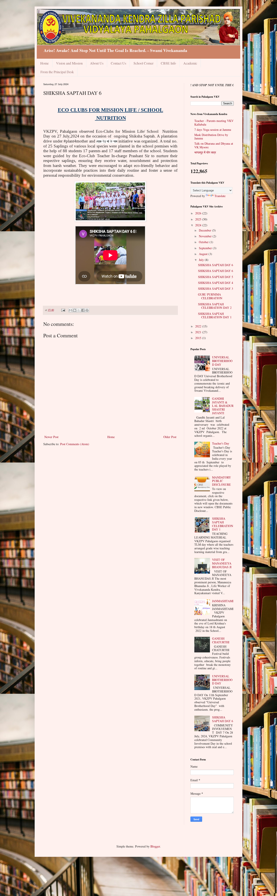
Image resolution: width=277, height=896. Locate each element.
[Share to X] (79, 310)
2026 (198, 213)
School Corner (143, 63)
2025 (198, 219)
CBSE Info (168, 63)
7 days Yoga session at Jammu (212, 130)
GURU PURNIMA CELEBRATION (210, 296)
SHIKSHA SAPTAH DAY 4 (215, 283)
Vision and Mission (69, 63)
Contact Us (118, 63)
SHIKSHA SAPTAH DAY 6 (215, 265)
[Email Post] (63, 310)
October (204, 242)
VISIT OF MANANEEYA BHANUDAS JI (222, 563)
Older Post (169, 437)
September (206, 248)
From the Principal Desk (57, 72)
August (203, 254)
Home (44, 63)
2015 (198, 338)
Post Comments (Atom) (74, 444)
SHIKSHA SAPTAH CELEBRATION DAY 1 (215, 315)
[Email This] (70, 310)
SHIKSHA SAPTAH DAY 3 (215, 288)
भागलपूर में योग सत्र (205, 152)
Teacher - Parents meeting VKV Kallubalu (214, 122)
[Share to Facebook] (83, 310)
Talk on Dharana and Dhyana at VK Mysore (213, 145)
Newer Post (51, 437)
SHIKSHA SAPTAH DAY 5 (215, 277)
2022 (198, 326)
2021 (198, 332)
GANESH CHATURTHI (220, 640)
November (206, 236)
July (202, 260)
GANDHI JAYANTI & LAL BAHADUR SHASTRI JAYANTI (223, 405)
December (205, 230)
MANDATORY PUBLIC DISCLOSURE (221, 481)
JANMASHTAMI (223, 601)
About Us (96, 63)
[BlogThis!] (74, 310)
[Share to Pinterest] (87, 310)
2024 (198, 225)
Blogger (155, 846)
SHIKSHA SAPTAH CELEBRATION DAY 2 (215, 306)
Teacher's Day (220, 443)
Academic (190, 63)
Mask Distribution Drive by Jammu (211, 137)
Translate (219, 196)
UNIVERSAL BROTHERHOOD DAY (222, 361)
